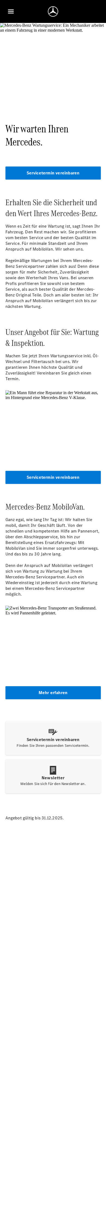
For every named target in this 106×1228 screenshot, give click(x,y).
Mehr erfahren (53, 692)
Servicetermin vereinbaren (53, 173)
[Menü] (10, 11)
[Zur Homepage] (53, 11)
